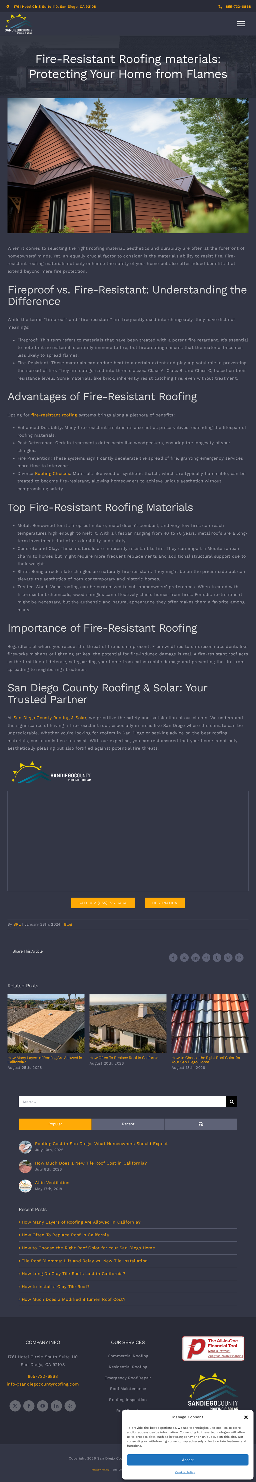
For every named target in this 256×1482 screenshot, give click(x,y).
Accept (188, 1460)
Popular (55, 1124)
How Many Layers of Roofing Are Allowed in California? (46, 1024)
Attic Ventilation (52, 1182)
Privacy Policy (100, 1469)
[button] (246, 1417)
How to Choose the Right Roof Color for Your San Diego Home (210, 1024)
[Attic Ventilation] (25, 1183)
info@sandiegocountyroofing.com (43, 1384)
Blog (68, 924)
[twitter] (15, 1406)
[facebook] (28, 1406)
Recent (128, 1124)
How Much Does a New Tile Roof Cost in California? (91, 1163)
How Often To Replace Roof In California (128, 1024)
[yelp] (70, 1406)
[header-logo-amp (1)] (51, 762)
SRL (17, 924)
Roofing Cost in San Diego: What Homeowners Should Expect (101, 1143)
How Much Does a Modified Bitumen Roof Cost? (73, 1299)
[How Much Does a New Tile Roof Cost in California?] (25, 1163)
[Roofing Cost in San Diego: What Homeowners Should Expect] (25, 1144)
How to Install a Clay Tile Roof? (56, 1286)
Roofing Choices (52, 473)
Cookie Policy (185, 1472)
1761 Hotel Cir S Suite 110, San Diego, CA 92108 (55, 6)
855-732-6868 (238, 6)
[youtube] (42, 1406)
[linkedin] (56, 1406)
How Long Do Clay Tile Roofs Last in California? (73, 1273)
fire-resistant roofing (54, 414)
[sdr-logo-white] (213, 1374)
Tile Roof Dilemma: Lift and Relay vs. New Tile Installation (85, 1260)
